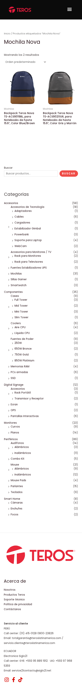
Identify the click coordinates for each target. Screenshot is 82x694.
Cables (19, 217)
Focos (14, 514)
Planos (15, 432)
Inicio (7, 33)
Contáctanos (12, 609)
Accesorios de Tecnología (27, 207)
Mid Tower (21, 306)
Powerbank (21, 234)
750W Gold (21, 354)
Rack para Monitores (27, 256)
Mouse (15, 464)
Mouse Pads (18, 480)
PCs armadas (19, 372)
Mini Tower (21, 311)
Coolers (16, 323)
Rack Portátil (22, 392)
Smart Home (12, 499)
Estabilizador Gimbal (27, 228)
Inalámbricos (22, 453)
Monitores (10, 423)
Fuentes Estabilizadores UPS (29, 268)
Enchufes (16, 508)
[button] (69, 9)
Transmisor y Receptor (29, 398)
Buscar (8, 168)
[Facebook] (13, 680)
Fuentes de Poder (22, 339)
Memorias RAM (20, 366)
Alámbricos (21, 447)
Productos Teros (14, 595)
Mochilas (16, 273)
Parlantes (17, 486)
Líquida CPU (22, 333)
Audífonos (17, 443)
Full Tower (20, 300)
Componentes (13, 292)
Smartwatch (19, 285)
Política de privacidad (18, 604)
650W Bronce (23, 349)
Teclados (17, 492)
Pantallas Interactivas (25, 416)
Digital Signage (13, 385)
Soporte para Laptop (28, 240)
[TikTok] (20, 680)
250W (18, 343)
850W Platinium (24, 360)
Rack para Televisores (28, 262)
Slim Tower (21, 317)
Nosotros (9, 590)
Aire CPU (20, 327)
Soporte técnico (14, 599)
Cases (15, 296)
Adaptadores (23, 211)
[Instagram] (7, 680)
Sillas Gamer (19, 279)
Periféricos (11, 439)
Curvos (15, 426)
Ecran (14, 404)
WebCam (20, 246)
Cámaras (17, 503)
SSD (13, 378)
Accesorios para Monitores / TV (31, 252)
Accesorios (11, 203)
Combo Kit (17, 459)
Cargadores (22, 222)
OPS (13, 410)
